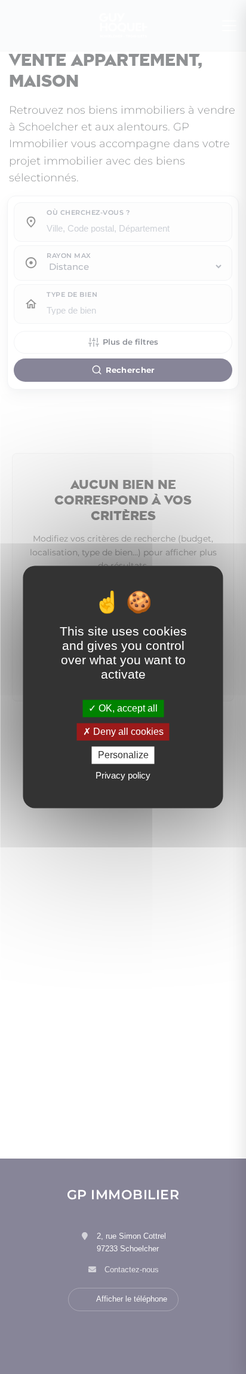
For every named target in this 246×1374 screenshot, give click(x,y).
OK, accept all (127, 708)
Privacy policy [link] (123, 776)
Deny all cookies (127, 731)
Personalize (123, 755)
